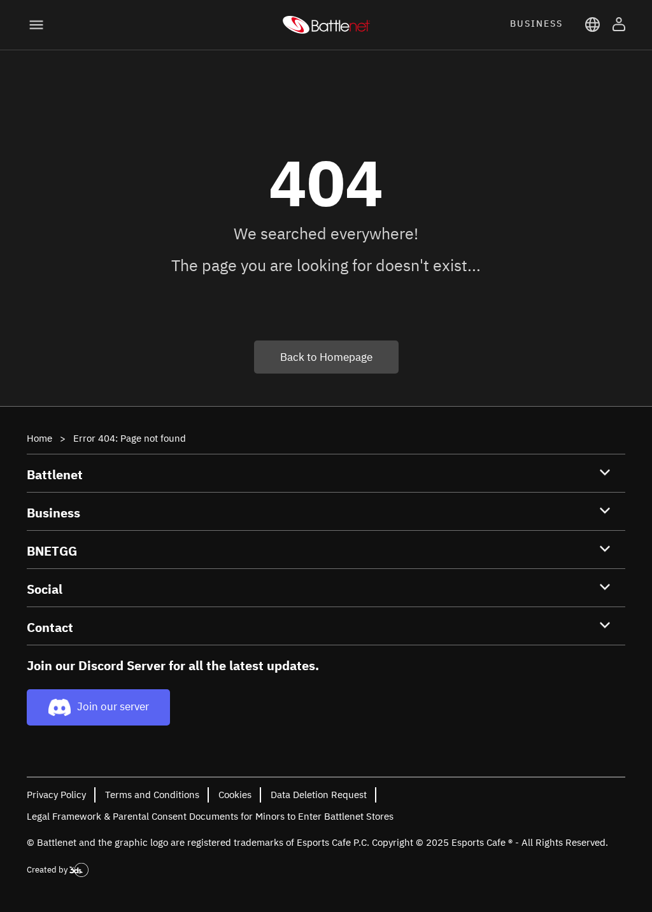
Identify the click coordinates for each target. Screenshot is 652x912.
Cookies (235, 795)
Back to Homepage (326, 357)
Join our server (113, 706)
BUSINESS (536, 23)
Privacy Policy (56, 795)
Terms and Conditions (152, 795)
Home (39, 438)
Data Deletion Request (319, 795)
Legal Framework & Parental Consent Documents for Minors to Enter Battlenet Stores (210, 816)
